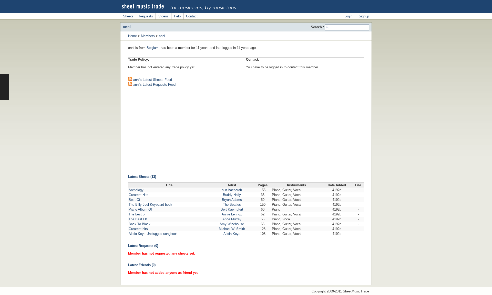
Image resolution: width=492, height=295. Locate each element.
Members (148, 36)
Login (348, 16)
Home (132, 36)
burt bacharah (232, 190)
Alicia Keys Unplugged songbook (153, 234)
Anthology (136, 190)
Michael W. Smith (232, 229)
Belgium (153, 48)
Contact (192, 16)
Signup (364, 16)
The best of (137, 214)
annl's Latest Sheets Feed (152, 80)
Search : (318, 27)
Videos (163, 16)
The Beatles (232, 204)
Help (177, 16)
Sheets (128, 16)
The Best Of (138, 219)
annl (162, 36)
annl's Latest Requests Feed (154, 84)
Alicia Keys (231, 234)
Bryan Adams (232, 200)
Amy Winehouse (232, 224)
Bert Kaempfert (232, 209)
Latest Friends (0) (142, 265)
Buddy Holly (232, 195)
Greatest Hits (138, 195)
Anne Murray (231, 219)
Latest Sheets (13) (142, 177)
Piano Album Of (140, 209)
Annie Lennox (232, 214)
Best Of (134, 200)
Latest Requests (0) (143, 246)
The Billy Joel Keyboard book (150, 204)
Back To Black (139, 224)
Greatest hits (138, 229)
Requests (146, 16)
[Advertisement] (246, 127)
